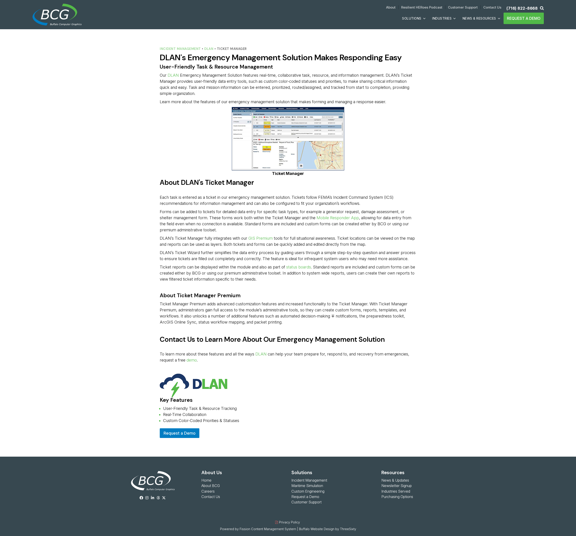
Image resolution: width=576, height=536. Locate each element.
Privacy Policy (289, 522)
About (391, 7)
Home (206, 480)
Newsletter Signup (396, 485)
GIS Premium (260, 238)
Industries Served (395, 491)
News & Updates (395, 480)
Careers (208, 491)
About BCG (210, 485)
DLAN (208, 49)
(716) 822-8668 (522, 8)
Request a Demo (523, 18)
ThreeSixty (348, 529)
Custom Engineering (307, 491)
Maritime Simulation (307, 485)
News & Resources (479, 18)
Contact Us (492, 7)
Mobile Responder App (338, 217)
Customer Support (463, 7)
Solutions (411, 18)
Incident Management (180, 49)
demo (192, 360)
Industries (442, 18)
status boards (298, 267)
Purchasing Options (397, 496)
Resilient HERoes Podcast (421, 7)
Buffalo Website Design (316, 529)
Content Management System (273, 529)
